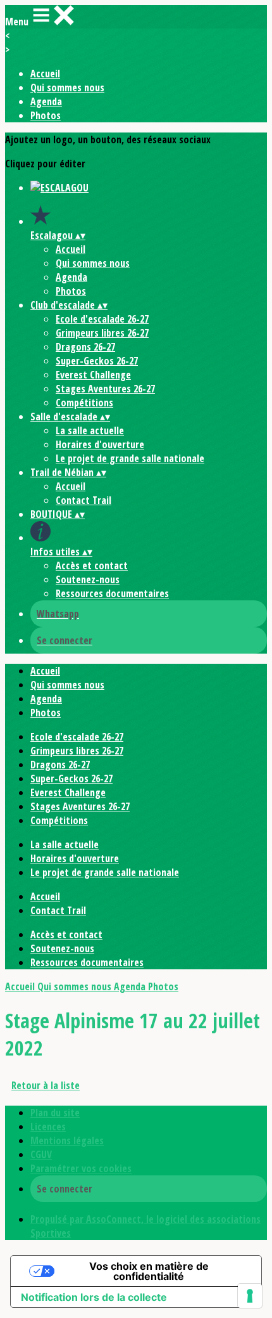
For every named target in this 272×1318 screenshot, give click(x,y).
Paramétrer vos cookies (81, 1168)
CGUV (41, 1154)
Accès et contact (92, 565)
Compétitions (84, 403)
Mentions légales (67, 1140)
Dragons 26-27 (85, 347)
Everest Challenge (93, 375)
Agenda (46, 101)
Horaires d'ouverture (100, 444)
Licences (48, 1127)
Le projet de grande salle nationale (130, 458)
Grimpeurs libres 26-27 (102, 333)
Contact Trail (83, 500)
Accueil (45, 74)
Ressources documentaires (112, 593)
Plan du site (55, 1113)
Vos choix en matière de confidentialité (149, 1271)
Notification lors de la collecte (94, 1297)
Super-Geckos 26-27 (97, 361)
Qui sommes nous (67, 87)
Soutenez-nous (88, 579)
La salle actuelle (90, 430)
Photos (45, 115)
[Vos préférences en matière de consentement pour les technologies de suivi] (250, 1296)
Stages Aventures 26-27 (105, 389)
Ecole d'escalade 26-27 (102, 319)
